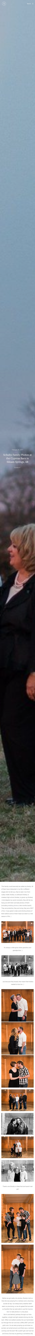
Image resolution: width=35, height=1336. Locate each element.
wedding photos (13, 905)
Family (17, 467)
